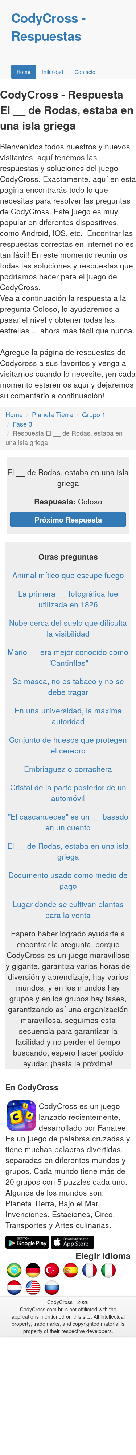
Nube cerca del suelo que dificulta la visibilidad (68, 628)
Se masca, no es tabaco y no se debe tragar (68, 686)
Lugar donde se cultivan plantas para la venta (68, 909)
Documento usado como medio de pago (68, 880)
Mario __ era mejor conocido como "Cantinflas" (68, 657)
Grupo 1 (94, 414)
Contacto (85, 71)
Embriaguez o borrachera (68, 768)
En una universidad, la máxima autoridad (68, 715)
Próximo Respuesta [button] (68, 519)
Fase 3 (22, 423)
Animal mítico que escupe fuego (68, 574)
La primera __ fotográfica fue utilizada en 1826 (68, 598)
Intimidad (52, 71)
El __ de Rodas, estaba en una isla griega (68, 851)
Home (23, 71)
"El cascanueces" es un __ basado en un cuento (68, 822)
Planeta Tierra (52, 414)
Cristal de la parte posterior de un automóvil (68, 792)
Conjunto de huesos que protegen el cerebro (68, 745)
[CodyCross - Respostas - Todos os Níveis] (14, 1269)
